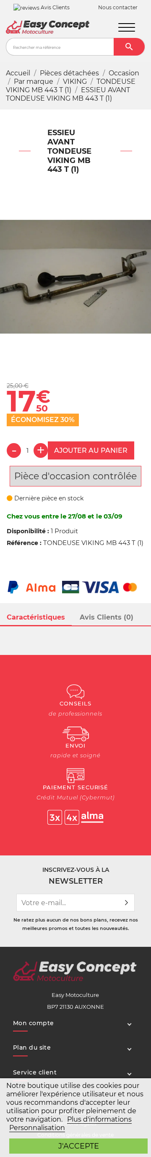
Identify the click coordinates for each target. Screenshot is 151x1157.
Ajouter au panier (91, 450)
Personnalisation (37, 1128)
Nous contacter (118, 8)
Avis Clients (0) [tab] (106, 617)
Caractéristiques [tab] (36, 617)
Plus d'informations (99, 1119)
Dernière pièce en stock (48, 498)
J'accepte (78, 1146)
